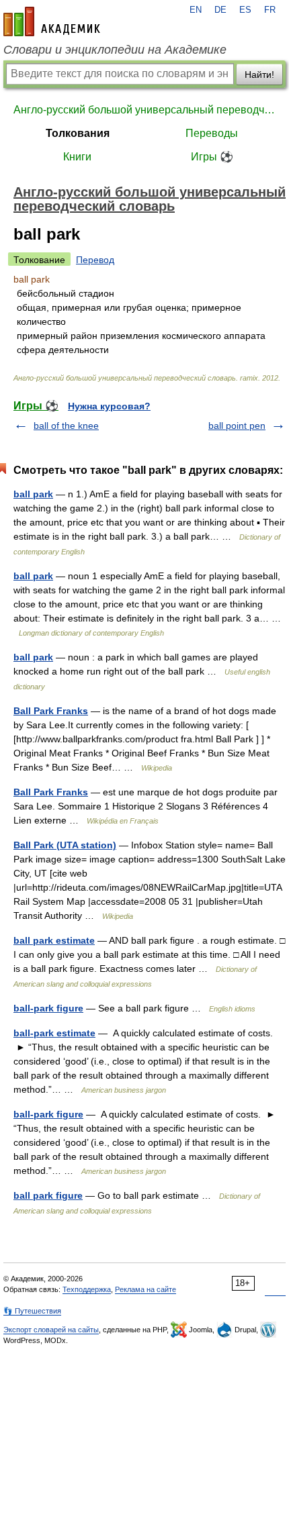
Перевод (95, 259)
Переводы (211, 133)
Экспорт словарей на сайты (51, 1330)
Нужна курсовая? (109, 406)
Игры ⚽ (212, 156)
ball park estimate (54, 940)
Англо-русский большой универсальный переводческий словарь (144, 109)
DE (220, 10)
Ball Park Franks (50, 710)
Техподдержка (87, 1289)
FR (270, 10)
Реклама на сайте (145, 1289)
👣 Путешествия (32, 1311)
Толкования (78, 133)
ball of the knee (66, 425)
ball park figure (48, 1195)
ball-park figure (48, 1008)
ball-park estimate (54, 1033)
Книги (77, 156)
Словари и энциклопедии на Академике (114, 49)
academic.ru (51, 21)
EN (196, 10)
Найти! (259, 74)
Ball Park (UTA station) (64, 845)
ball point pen (236, 425)
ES (245, 10)
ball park (33, 494)
